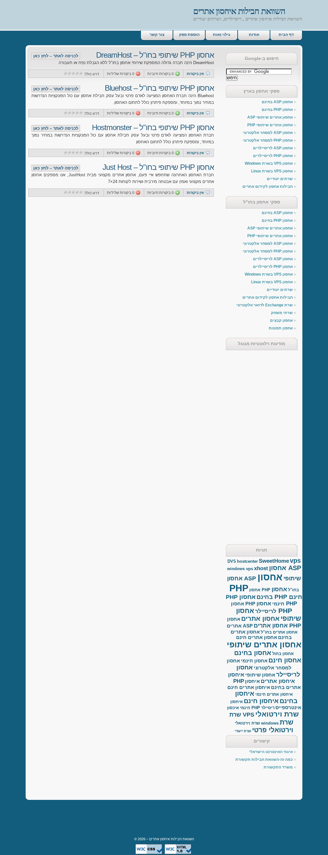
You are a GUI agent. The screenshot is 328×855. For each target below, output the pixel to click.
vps (295, 560)
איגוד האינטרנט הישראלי (271, 752)
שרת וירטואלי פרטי (272, 726)
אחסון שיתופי (260, 674)
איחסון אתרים (278, 681)
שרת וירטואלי (277, 714)
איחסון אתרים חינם (248, 687)
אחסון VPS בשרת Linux (272, 171)
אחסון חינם (284, 660)
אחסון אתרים (260, 618)
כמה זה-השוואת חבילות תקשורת (264, 759)
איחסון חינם (261, 700)
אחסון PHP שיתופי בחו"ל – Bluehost (159, 88)
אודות (254, 34)
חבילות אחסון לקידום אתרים (267, 186)
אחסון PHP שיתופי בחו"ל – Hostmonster (153, 127)
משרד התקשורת (278, 767)
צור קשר (157, 34)
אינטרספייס (288, 707)
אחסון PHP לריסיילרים (273, 156)
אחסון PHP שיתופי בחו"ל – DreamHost (155, 55)
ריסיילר (268, 707)
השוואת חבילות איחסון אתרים (239, 11)
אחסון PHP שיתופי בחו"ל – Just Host (158, 167)
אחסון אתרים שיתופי (264, 644)
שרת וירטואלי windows (257, 723)
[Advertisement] (101, 16)
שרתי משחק (282, 313)
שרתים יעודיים (280, 179)
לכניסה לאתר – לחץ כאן (55, 56)
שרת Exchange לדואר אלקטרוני (264, 305)
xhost (261, 568)
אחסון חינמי (254, 660)
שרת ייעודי (243, 731)
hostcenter (247, 561)
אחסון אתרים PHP (277, 625)
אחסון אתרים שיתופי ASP (270, 117)
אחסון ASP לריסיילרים (273, 148)
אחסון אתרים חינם (256, 637)
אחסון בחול (283, 653)
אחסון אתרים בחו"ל (279, 632)
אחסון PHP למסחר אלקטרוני (268, 140)
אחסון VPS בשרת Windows (269, 163)
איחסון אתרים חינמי (274, 694)
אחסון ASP (285, 567)
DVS (231, 561)
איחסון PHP (236, 678)
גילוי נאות (221, 34)
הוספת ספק (189, 34)
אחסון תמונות (281, 328)
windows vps (240, 568)
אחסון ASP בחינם (277, 102)
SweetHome (274, 561)
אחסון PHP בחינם (277, 109)
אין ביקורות (195, 74)
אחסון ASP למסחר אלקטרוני (268, 132)
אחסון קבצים (281, 320)
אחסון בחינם (252, 652)
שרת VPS (241, 714)
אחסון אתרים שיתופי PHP (270, 125)
